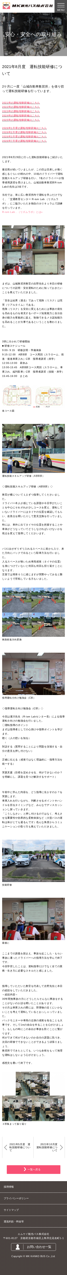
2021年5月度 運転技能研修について (20, 1147)
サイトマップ (11, 1209)
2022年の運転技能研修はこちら (21, 106)
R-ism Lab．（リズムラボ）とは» (22, 212)
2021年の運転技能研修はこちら (21, 102)
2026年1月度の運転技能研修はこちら (24, 128)
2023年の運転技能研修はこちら (21, 111)
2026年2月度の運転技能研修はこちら (24, 132)
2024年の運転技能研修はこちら (21, 115)
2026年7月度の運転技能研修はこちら (24, 140)
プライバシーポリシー (16, 1198)
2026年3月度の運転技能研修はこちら (24, 136)
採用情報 (9, 1186)
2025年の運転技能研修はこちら (21, 119)
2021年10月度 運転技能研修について (48, 1147)
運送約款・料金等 (14, 1221)
